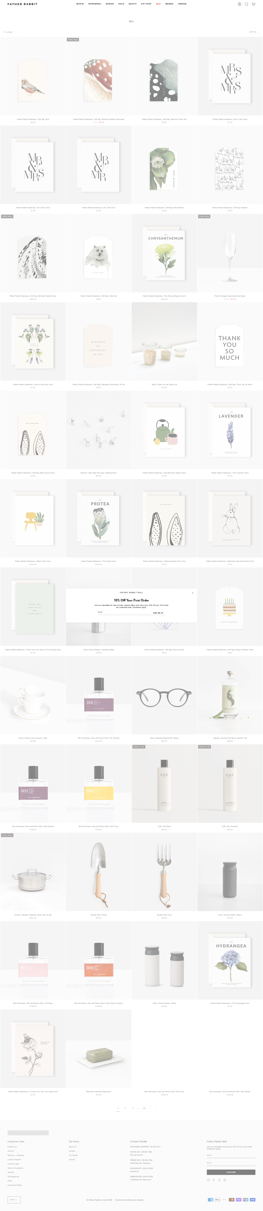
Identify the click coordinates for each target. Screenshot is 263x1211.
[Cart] (253, 4)
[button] (95, 4)
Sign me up (158, 613)
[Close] (192, 593)
